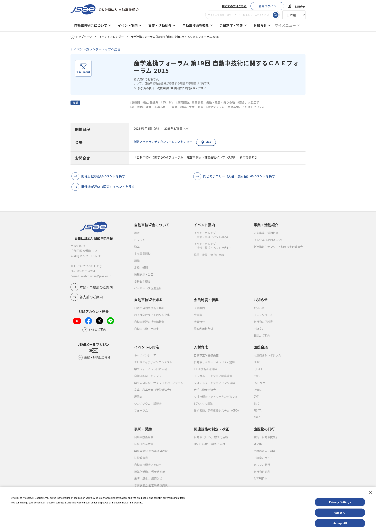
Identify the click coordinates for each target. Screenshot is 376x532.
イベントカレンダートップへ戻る (96, 49)
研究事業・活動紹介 (266, 233)
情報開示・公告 (143, 274)
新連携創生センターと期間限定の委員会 (278, 247)
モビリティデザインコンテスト (153, 362)
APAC (257, 417)
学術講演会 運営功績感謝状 (151, 485)
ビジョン (139, 240)
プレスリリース (263, 315)
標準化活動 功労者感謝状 (149, 472)
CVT (256, 396)
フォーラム (141, 410)
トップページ (84, 37)
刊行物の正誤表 (263, 322)
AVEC (257, 376)
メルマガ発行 (262, 464)
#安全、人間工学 (248, 102)
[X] (99, 320)
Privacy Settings (340, 502)
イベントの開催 (146, 347)
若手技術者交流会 (205, 390)
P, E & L (258, 369)
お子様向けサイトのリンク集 (152, 315)
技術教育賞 (141, 458)
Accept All (340, 523)
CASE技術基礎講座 (205, 369)
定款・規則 (141, 267)
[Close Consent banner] (370, 492)
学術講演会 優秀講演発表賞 (151, 451)
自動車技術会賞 (143, 437)
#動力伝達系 (150, 102)
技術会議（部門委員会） (269, 240)
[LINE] (110, 320)
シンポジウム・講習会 (148, 403)
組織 (137, 260)
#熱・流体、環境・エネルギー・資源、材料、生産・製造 (166, 107)
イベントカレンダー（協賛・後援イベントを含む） (213, 246)
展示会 (138, 396)
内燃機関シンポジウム (267, 355)
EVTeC (257, 390)
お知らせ (259, 308)
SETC (257, 362)
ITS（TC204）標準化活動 (209, 444)
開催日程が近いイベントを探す (103, 176)
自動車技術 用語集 (146, 329)
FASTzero (259, 383)
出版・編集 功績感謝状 (148, 478)
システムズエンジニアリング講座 (214, 383)
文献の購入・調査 (265, 451)
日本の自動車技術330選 (149, 308)
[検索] (275, 15)
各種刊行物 (260, 478)
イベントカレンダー (111, 37)
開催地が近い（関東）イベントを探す (108, 186)
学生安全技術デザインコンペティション (158, 383)
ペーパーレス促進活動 (148, 288)
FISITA (257, 410)
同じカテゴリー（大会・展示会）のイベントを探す (239, 176)
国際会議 (261, 347)
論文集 (258, 444)
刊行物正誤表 (262, 472)
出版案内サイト (263, 458)
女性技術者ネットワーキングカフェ (216, 396)
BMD (256, 403)
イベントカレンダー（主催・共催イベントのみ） (212, 235)
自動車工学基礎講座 (206, 355)
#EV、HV (167, 102)
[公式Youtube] (77, 321)
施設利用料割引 (203, 329)
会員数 (198, 315)
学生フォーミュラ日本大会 (150, 369)
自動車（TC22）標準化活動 (211, 437)
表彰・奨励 (143, 428)
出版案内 (259, 329)
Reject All (340, 512)
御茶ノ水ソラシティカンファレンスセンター (163, 141)
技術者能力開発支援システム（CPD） (217, 410)
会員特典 (199, 322)
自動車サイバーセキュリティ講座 (214, 362)
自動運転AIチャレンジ (147, 376)
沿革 (137, 247)
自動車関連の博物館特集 (149, 322)
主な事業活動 (142, 253)
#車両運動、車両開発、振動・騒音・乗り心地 (205, 102)
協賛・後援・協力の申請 (209, 255)
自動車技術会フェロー (148, 464)
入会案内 (199, 308)
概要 (137, 233)
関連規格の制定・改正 (211, 428)
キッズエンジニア (145, 355)
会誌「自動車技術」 (266, 437)
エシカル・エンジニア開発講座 (213, 376)
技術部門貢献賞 (143, 444)
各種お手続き (142, 281)
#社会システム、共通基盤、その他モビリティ (235, 107)
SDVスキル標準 (203, 403)
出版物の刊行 (264, 428)
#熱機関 (135, 102)
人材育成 (201, 347)
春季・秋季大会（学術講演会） (153, 390)
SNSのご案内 (262, 335)
